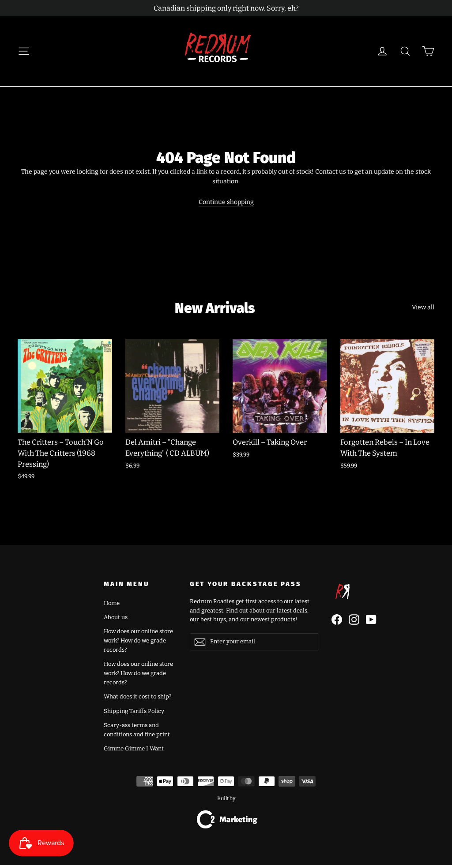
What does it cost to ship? (137, 696)
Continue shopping (226, 202)
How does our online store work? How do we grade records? (138, 640)
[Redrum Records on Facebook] (336, 619)
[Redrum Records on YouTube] (371, 619)
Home (112, 603)
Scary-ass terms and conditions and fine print (137, 730)
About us (116, 617)
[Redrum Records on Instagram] (354, 619)
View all (423, 307)
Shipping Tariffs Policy (134, 711)
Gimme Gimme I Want (134, 748)
